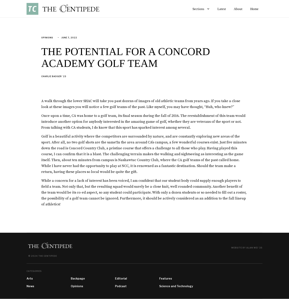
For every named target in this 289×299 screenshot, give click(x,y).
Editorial (121, 278)
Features (165, 278)
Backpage (78, 278)
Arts (30, 278)
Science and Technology (176, 286)
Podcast (121, 286)
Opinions (77, 286)
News (30, 286)
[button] (200, 9)
